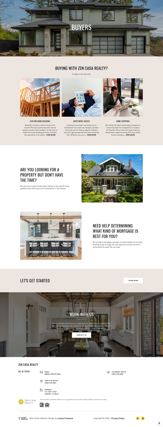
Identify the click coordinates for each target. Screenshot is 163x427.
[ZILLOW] (143, 418)
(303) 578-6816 (117, 374)
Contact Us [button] (82, 335)
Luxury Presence (65, 418)
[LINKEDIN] (138, 418)
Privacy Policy (117, 418)
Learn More (133, 280)
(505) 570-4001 (50, 383)
